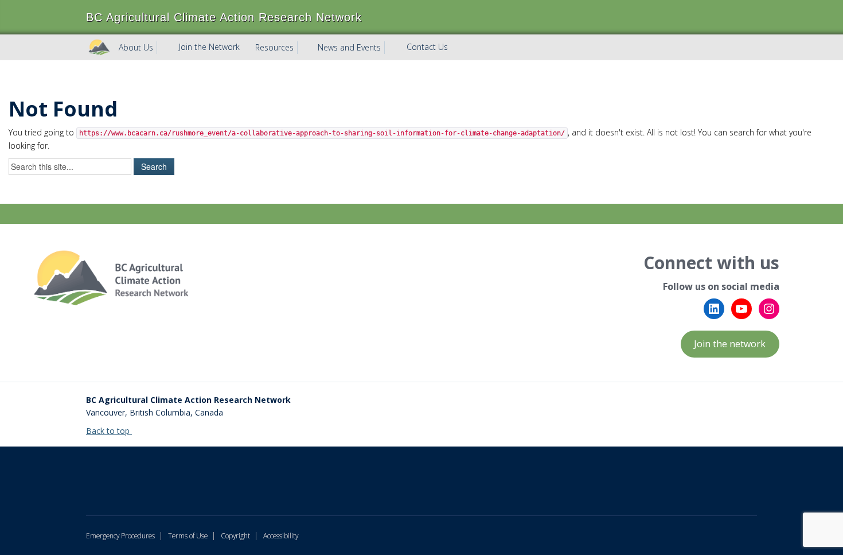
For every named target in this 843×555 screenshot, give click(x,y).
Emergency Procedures (120, 535)
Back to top (109, 430)
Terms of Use (188, 535)
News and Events (349, 47)
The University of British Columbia (221, 472)
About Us (136, 47)
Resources (274, 47)
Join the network (730, 343)
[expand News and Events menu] (391, 47)
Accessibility (280, 535)
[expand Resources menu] (304, 47)
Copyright (235, 535)
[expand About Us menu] (163, 47)
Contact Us (427, 46)
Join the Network (209, 46)
